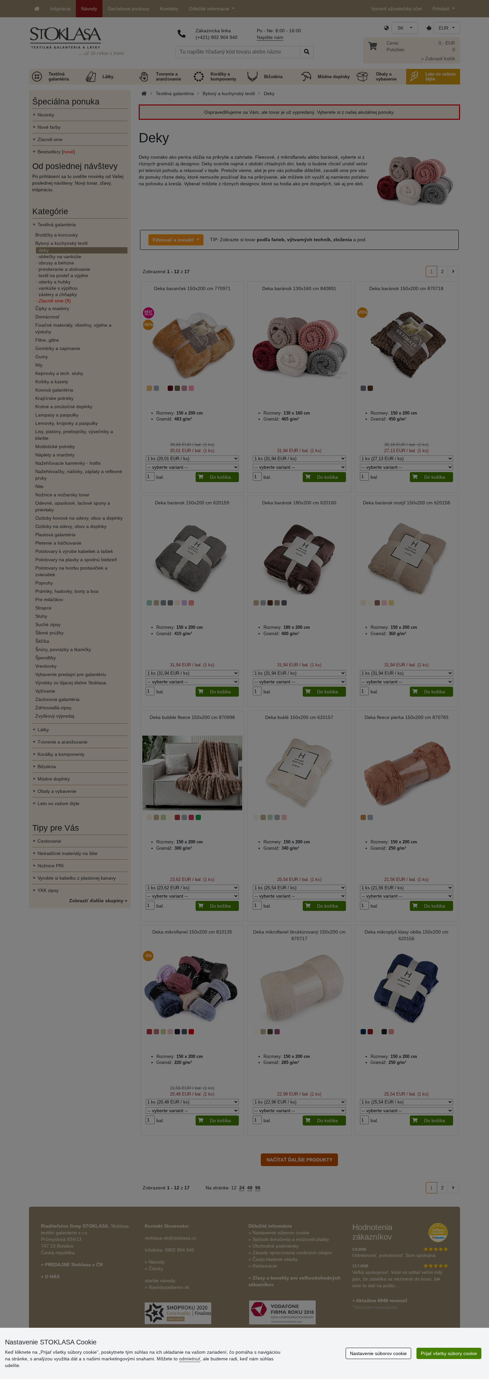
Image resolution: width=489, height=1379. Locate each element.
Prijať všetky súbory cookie (449, 1353)
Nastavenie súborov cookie (378, 1353)
